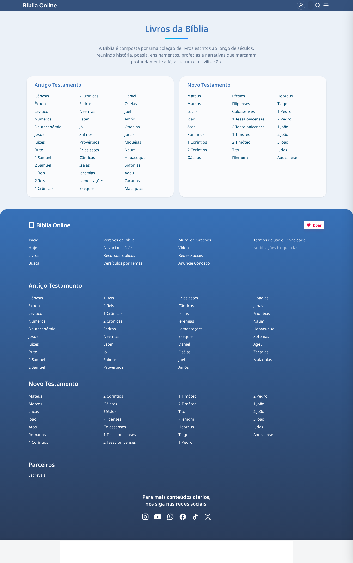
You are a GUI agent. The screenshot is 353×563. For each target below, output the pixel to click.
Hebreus (285, 96)
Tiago (282, 103)
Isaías (84, 165)
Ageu (129, 173)
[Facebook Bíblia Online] (183, 517)
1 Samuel (43, 157)
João (191, 119)
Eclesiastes (89, 149)
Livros (34, 255)
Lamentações (91, 180)
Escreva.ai (38, 475)
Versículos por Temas (122, 263)
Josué (39, 134)
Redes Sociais (190, 255)
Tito (235, 149)
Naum (130, 149)
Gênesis (42, 96)
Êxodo (40, 103)
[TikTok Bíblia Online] (195, 517)
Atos (191, 126)
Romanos (196, 134)
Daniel (130, 96)
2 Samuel (43, 165)
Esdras (85, 103)
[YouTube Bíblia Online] (158, 517)
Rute (39, 149)
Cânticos (87, 157)
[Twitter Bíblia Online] (208, 517)
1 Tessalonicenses (248, 119)
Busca (34, 263)
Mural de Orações (194, 240)
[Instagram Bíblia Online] (145, 517)
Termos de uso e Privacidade (279, 240)
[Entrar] (301, 5)
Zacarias (132, 180)
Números (43, 119)
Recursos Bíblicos (119, 255)
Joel (128, 111)
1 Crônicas (44, 188)
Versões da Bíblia (118, 240)
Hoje (33, 247)
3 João (282, 142)
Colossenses (243, 111)
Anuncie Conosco (194, 263)
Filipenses (241, 103)
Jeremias (87, 173)
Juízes (40, 142)
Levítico (41, 111)
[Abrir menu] (326, 5)
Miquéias (133, 142)
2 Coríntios (197, 149)
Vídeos (184, 247)
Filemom (240, 157)
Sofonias (132, 165)
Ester (84, 119)
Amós (130, 119)
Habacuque (135, 157)
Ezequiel (87, 188)
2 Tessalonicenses (248, 126)
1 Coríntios (197, 142)
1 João (282, 126)
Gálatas (194, 157)
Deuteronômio (48, 126)
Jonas (129, 134)
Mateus (194, 96)
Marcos (194, 103)
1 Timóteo (241, 134)
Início (33, 240)
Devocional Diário (119, 247)
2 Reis (40, 180)
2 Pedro (284, 119)
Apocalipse (287, 157)
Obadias (132, 126)
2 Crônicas (88, 96)
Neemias (87, 111)
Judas (282, 149)
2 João (282, 134)
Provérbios (89, 142)
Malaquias (134, 188)
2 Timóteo (241, 142)
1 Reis (40, 173)
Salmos (86, 134)
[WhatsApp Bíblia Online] (170, 517)
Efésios (238, 96)
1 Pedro (284, 111)
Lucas (192, 111)
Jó (81, 126)
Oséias (131, 103)
